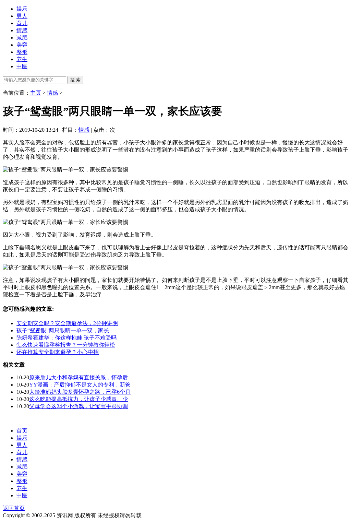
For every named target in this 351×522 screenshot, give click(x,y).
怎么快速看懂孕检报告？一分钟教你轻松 (65, 345)
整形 (21, 52)
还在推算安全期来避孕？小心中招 (57, 352)
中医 (21, 66)
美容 (21, 45)
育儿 (21, 23)
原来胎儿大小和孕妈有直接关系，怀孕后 (78, 377)
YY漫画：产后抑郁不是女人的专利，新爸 (80, 385)
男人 (21, 16)
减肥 (21, 37)
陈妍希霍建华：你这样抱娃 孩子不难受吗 (66, 338)
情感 (21, 30)
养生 (21, 59)
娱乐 (21, 9)
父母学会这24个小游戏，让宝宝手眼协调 (78, 406)
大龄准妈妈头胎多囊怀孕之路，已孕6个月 (80, 392)
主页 (35, 93)
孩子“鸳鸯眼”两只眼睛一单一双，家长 (62, 330)
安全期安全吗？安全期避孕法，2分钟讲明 (67, 323)
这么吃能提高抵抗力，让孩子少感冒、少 (78, 399)
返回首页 (14, 508)
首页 (21, 431)
